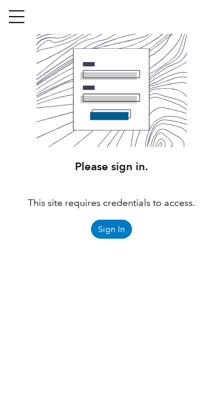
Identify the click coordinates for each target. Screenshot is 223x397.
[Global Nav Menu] (16, 16)
